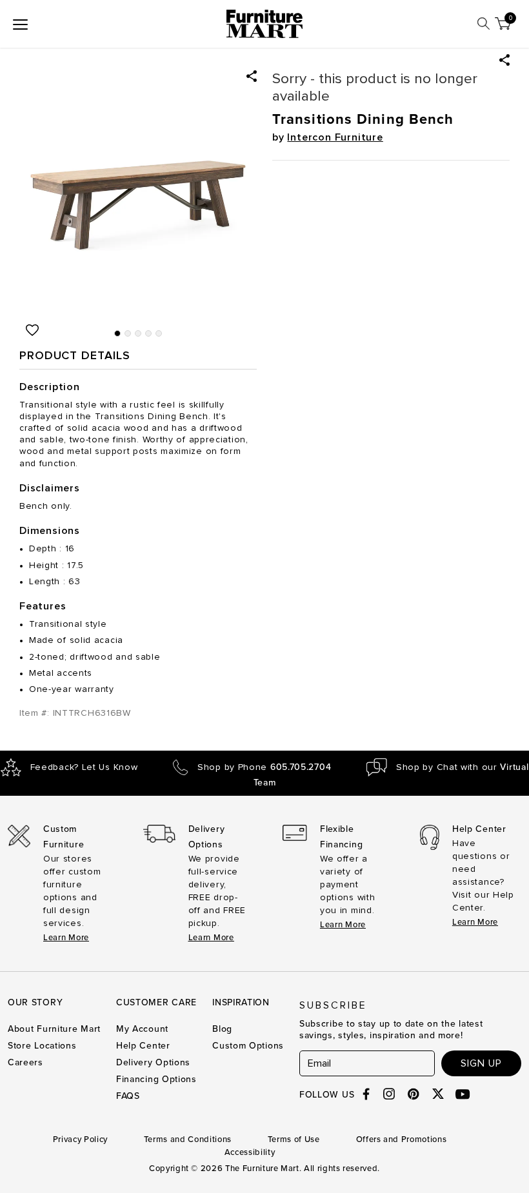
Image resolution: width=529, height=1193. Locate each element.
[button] (504, 60)
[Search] (483, 23)
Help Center (143, 1045)
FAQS (128, 1095)
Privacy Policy (80, 1139)
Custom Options (248, 1045)
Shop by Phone (264, 767)
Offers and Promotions (401, 1139)
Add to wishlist (32, 330)
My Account (142, 1028)
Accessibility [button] (250, 1152)
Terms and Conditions (188, 1139)
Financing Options (156, 1079)
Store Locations (42, 1045)
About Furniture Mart (54, 1028)
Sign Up (481, 1063)
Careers (25, 1062)
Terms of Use (294, 1139)
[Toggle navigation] (20, 23)
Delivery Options (153, 1062)
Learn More (66, 937)
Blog (222, 1028)
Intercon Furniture (335, 137)
